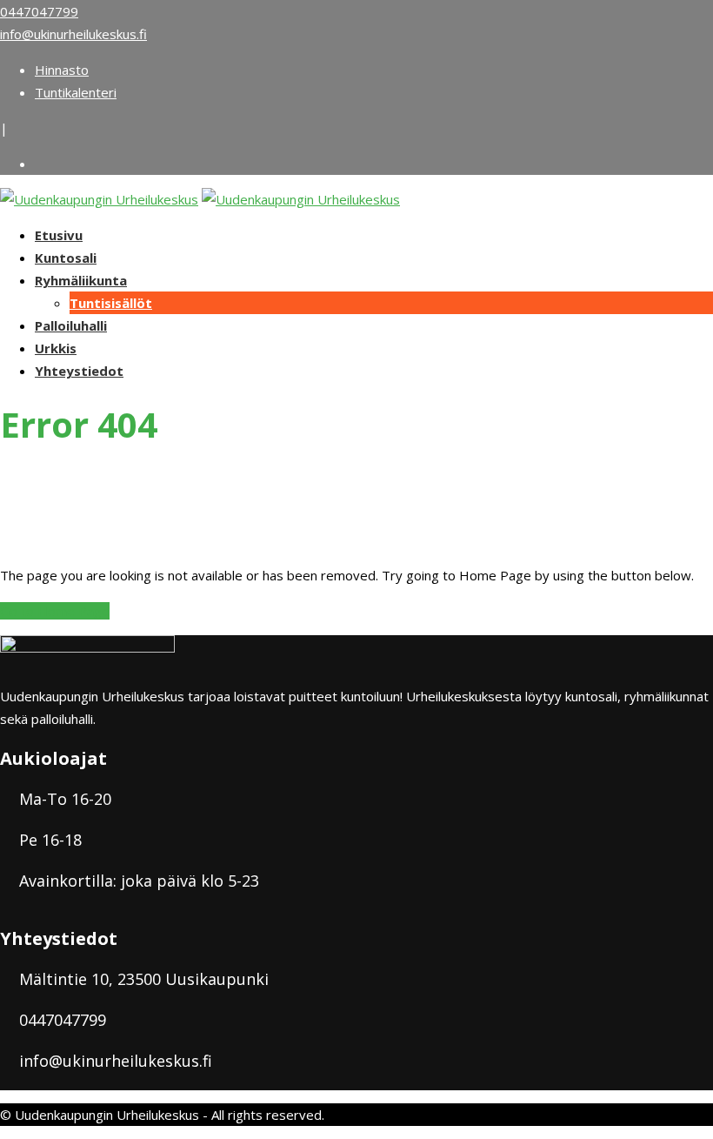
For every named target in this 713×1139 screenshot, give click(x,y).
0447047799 (39, 11)
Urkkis (56, 348)
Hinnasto (62, 69)
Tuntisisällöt (111, 303)
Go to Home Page (55, 611)
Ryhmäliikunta (81, 280)
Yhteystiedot (79, 370)
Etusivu (59, 235)
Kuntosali (66, 257)
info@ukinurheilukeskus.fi (73, 34)
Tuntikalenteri (76, 92)
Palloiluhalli (71, 325)
